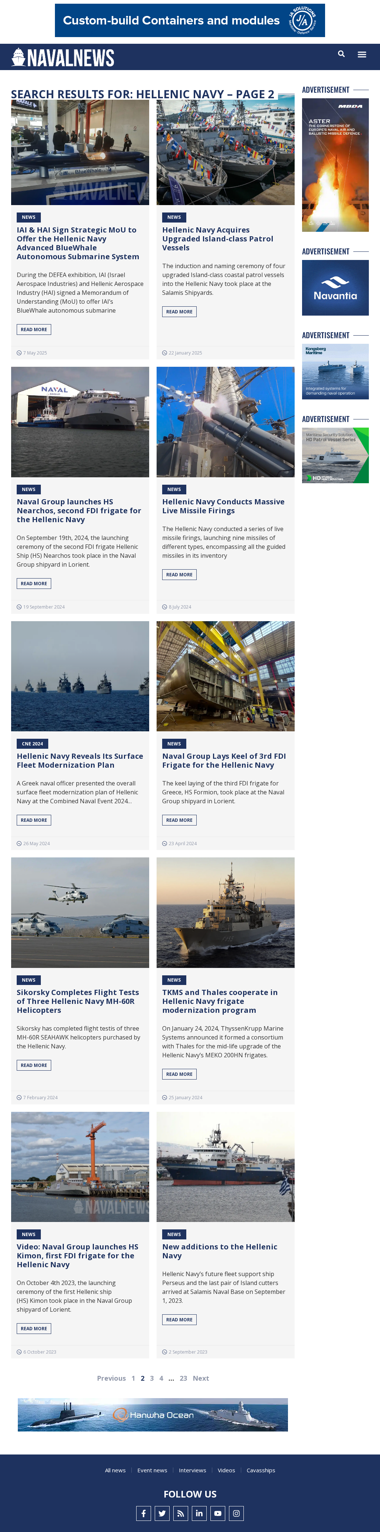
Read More (34, 329)
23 (183, 1378)
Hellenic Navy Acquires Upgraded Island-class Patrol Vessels (217, 239)
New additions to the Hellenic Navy (219, 1251)
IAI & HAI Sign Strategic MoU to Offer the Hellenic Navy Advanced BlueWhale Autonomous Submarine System (78, 243)
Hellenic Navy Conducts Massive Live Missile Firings (223, 506)
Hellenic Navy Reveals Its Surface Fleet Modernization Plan (80, 760)
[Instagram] (236, 1513)
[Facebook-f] (143, 1513)
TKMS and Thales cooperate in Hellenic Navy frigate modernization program (220, 1001)
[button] (362, 54)
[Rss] (180, 1513)
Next (201, 1378)
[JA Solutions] (190, 35)
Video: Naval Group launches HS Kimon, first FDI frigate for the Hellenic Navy (77, 1255)
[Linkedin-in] (199, 1513)
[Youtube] (217, 1513)
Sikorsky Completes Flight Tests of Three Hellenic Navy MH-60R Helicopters (78, 1001)
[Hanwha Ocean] (153, 1416)
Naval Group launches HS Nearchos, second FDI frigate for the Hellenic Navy (79, 510)
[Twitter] (162, 1513)
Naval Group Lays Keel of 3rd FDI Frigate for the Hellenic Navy (224, 760)
